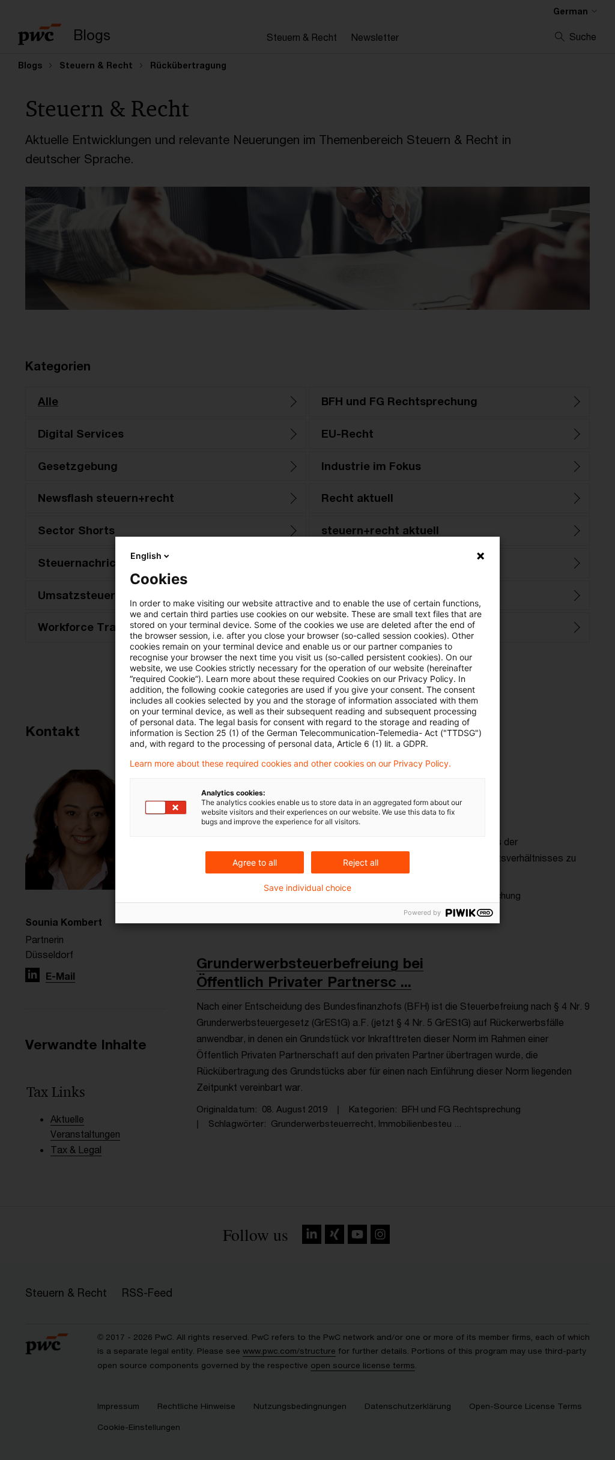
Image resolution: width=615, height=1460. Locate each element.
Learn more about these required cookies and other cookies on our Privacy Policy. (290, 763)
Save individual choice (307, 888)
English (146, 556)
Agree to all (254, 862)
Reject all (360, 862)
